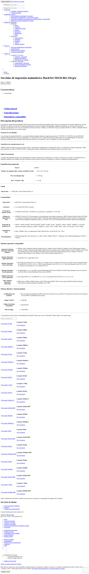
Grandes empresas (16, 13)
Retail (16, 35)
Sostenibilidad (8, 541)
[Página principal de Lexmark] (17, 1)
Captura (17, 42)
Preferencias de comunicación (12, 542)
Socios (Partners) (8, 535)
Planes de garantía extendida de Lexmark (22, 20)
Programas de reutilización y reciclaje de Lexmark (25, 17)
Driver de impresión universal (23, 64)
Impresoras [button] (7, 9)
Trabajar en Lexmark (10, 524)
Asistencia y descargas (21, 56)
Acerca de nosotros (9, 521)
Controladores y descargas (22, 63)
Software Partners (19, 44)
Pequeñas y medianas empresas (19, 11)
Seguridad (17, 39)
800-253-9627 (10, 515)
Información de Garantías (18, 50)
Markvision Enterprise (21, 66)
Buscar (6, 4)
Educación (17, 31)
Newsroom (7, 527)
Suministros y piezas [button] (9, 14)
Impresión (17, 41)
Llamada (6, 507)
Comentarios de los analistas (12, 533)
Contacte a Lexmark (9, 522)
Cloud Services (19, 38)
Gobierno (17, 27)
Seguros (17, 30)
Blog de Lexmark (9, 539)
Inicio (5, 72)
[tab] (46, 108)
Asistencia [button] (7, 53)
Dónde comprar (8, 536)
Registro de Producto (20, 58)
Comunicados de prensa (10, 530)
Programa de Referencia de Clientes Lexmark (16, 525)
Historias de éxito (9, 532)
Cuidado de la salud (20, 28)
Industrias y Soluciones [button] (10, 22)
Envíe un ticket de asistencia (12, 506)
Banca (16, 25)
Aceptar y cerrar (5, 571)
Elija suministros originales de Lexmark (22, 16)
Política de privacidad (10, 561)
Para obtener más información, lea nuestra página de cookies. (48, 568)
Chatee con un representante (12, 509)
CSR (5, 545)
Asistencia (7, 544)
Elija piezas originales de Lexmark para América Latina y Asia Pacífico (30, 19)
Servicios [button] (6, 46)
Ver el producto (21, 325)
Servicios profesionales (17, 52)
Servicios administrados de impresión (21, 47)
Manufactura (18, 33)
